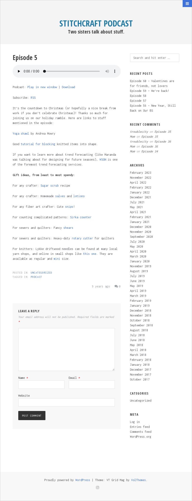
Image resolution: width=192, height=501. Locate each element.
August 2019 (139, 271)
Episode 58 (138, 96)
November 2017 (140, 374)
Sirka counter (80, 217)
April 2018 (138, 350)
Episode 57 (138, 100)
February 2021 (140, 217)
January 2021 (140, 222)
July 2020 (137, 241)
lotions (79, 196)
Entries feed (140, 427)
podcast (36, 276)
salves (60, 196)
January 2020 (140, 261)
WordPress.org (140, 436)
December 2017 (140, 369)
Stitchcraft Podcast (96, 23)
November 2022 (140, 177)
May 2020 (136, 246)
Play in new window (42, 87)
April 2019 (138, 291)
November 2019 (140, 266)
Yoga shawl (21, 133)
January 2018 (140, 364)
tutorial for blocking (38, 144)
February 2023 (140, 172)
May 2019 (136, 286)
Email (74, 378)
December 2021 (140, 197)
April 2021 (138, 212)
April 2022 (138, 182)
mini (57, 258)
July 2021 (137, 202)
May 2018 (136, 345)
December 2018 (140, 310)
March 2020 (138, 256)
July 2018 (137, 335)
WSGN (103, 159)
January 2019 (140, 305)
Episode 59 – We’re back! (149, 91)
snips (69, 206)
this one (89, 254)
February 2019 (140, 300)
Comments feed (140, 431)
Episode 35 (163, 131)
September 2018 (141, 325)
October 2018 (140, 320)
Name (23, 378)
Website (24, 395)
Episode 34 (149, 151)
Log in (135, 422)
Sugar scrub (50, 185)
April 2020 (138, 251)
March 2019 (138, 296)
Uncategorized (41, 272)
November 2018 (140, 315)
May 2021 (136, 207)
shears (68, 228)
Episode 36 (163, 141)
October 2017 (140, 379)
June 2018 (137, 340)
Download (68, 87)
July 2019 (137, 276)
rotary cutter (82, 238)
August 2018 (139, 330)
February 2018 (140, 360)
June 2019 (137, 281)
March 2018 (138, 355)
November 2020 (140, 232)
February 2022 (140, 187)
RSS (33, 97)
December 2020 (140, 227)
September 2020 (141, 236)
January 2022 (140, 192)
